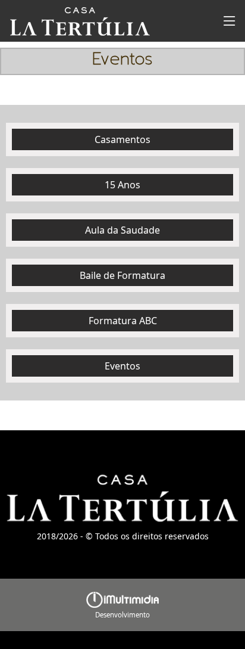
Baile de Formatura (122, 275)
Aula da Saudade (122, 230)
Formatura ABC (123, 320)
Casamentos (122, 139)
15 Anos (122, 184)
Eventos (122, 365)
